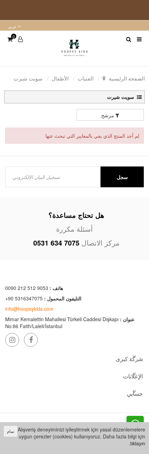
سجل (122, 176)
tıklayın (137, 443)
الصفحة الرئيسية (127, 78)
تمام (10, 431)
